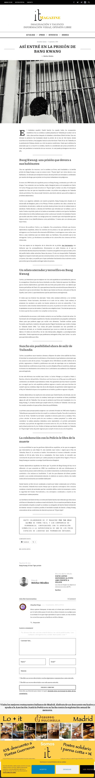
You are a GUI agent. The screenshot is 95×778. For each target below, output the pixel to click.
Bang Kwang (23, 565)
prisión (39, 565)
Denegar (67, 769)
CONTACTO (30, 2)
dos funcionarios (67, 245)
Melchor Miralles (48, 56)
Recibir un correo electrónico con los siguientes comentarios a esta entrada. (47, 678)
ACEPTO (43, 769)
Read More (58, 590)
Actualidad (39, 42)
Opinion (44, 42)
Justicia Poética (19, 2)
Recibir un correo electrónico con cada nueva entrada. (40, 682)
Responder (36, 622)
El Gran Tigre (32, 565)
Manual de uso (8, 2)
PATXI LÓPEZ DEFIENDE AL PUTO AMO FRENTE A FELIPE (64, 579)
